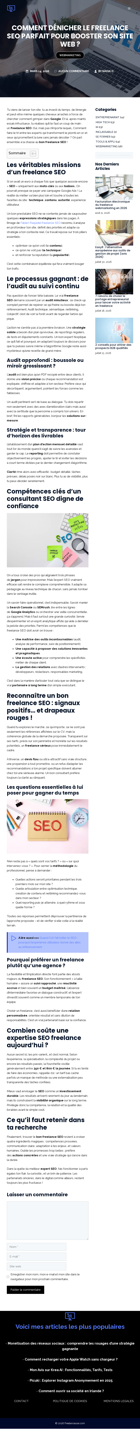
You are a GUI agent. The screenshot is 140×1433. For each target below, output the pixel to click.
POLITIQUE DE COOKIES (70, 1401)
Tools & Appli (105, 141)
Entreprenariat (107, 117)
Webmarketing (70, 55)
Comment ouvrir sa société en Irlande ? (71, 1391)
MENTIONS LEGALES (119, 1401)
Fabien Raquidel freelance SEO (40, 222)
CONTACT (21, 1401)
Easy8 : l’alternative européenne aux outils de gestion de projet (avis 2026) (112, 252)
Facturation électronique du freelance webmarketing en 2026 (112, 205)
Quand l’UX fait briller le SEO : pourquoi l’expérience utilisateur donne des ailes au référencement (49, 942)
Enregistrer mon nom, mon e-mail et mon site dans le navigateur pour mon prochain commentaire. (45, 1277)
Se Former (103, 136)
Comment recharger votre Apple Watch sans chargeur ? (71, 1359)
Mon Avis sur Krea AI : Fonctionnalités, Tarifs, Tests (71, 1370)
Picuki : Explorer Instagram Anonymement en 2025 (71, 1380)
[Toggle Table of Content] (31, 153)
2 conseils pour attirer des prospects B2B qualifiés (113, 346)
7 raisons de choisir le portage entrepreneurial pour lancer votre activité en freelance (112, 301)
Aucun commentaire (73, 71)
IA (97, 127)
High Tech (103, 122)
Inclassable (104, 132)
